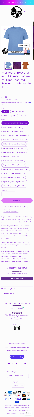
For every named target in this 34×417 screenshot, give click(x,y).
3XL (22, 115)
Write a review (17, 279)
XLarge (5, 115)
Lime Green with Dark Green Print (15, 140)
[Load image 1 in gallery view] (8, 65)
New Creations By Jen (16, 405)
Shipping (3, 99)
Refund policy (15, 407)
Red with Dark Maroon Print (13, 161)
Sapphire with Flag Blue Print (13, 177)
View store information (10, 212)
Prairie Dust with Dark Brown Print (15, 152)
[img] (17, 305)
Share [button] (5, 92)
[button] (4, 12)
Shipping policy (23, 410)
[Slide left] (2, 66)
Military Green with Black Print (14, 144)
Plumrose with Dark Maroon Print (14, 148)
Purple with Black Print (11, 156)
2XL (14, 115)
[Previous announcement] (3, 2)
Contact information (11, 413)
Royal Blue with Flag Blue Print (14, 165)
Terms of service (12, 410)
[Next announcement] (30, 2)
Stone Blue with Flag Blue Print (14, 186)
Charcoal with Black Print (12, 127)
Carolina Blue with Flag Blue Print (15, 123)
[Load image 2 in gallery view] (17, 65)
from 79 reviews (16, 308)
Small (5, 111)
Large (24, 111)
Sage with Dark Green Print (13, 173)
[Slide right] (32, 66)
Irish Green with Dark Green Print (15, 135)
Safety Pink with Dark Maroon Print (15, 169)
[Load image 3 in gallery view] (25, 65)
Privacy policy (25, 407)
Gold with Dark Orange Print (13, 131)
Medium (15, 111)
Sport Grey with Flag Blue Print (14, 181)
